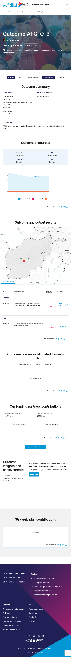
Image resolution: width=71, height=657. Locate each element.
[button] (24, 261)
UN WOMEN (40, 652)
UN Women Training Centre (14, 573)
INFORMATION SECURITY (44, 648)
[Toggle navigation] (66, 4)
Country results (14, 12)
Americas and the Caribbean (13, 609)
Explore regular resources (35, 447)
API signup (33, 621)
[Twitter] (29, 636)
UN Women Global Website (14, 581)
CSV (59, 207)
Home (5, 12)
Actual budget (38, 199)
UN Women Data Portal (12, 577)
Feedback (32, 617)
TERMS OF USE (22, 648)
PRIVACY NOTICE (32, 648)
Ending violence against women (42, 578)
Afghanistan (25, 12)
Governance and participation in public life (46, 586)
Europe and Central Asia (11, 625)
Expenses (50, 199)
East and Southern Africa (12, 621)
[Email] (43, 636)
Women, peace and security (41, 590)
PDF (64, 207)
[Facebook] (25, 636)
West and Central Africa (11, 629)
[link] (63, 306)
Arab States (7, 613)
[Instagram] (34, 636)
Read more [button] (34, 474)
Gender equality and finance (41, 582)
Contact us (33, 613)
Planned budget (25, 199)
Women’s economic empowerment (44, 594)
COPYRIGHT (31, 652)
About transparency (36, 609)
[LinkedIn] (39, 636)
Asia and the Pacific (10, 617)
